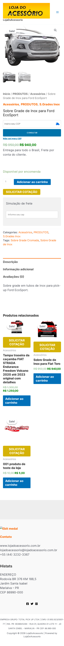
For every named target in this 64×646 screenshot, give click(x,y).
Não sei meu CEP (12, 138)
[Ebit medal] (32, 528)
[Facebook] (27, 603)
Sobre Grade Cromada (25, 240)
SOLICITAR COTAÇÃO (21, 192)
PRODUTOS (20, 93)
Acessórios (37, 93)
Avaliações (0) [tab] (13, 276)
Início (6, 93)
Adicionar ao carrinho (32, 182)
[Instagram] (36, 603)
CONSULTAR (32, 132)
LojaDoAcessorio (13, 19)
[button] (55, 30)
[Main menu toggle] (57, 12)
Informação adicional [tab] (18, 269)
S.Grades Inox (49, 104)
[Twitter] (32, 603)
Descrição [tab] (10, 262)
